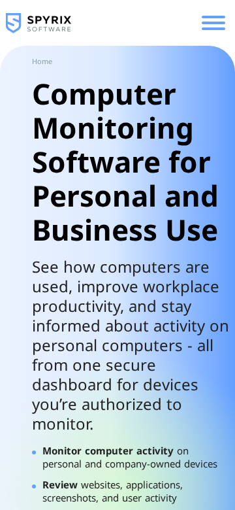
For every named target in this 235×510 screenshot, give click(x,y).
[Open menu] (213, 23)
